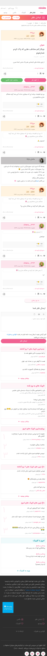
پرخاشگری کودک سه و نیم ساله (35, 548)
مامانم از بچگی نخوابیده (37, 445)
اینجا (37, 181)
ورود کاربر (11, 8)
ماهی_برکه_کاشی (40, 491)
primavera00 (37, 533)
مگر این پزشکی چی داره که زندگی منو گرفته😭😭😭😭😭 (28, 529)
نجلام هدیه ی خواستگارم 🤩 (36, 479)
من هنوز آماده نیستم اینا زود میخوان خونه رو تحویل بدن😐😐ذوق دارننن (24, 410)
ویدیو (5, 12)
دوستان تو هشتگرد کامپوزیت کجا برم (34, 369)
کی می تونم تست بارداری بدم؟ (35, 556)
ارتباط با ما (19, 631)
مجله (41, 12)
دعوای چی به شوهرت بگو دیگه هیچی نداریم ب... (30, 402)
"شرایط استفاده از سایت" (32, 590)
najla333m (41, 482)
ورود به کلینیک (24, 570)
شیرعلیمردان (42, 357)
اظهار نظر (34, 80)
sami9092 (38, 511)
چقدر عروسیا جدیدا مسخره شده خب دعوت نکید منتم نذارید (28, 518)
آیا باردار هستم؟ (40, 564)
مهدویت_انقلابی (40, 365)
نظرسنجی (7, 17)
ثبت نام (3, 8)
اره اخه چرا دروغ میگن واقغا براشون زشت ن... (31, 393)
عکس (14, 12)
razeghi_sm (37, 522)
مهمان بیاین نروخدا (39, 400)
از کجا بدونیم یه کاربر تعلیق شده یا (34, 353)
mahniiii (42, 373)
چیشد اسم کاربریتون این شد (35, 508)
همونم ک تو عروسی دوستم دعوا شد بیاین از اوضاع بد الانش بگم (27, 435)
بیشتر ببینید (24, 378)
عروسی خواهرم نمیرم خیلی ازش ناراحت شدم (30, 453)
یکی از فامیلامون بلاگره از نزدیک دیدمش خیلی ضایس (28, 390)
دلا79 (39, 457)
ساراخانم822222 (36, 440)
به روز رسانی (35, 300)
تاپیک (17, 17)
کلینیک (23, 12)
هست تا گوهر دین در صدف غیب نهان (33, 361)
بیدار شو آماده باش (39, 487)
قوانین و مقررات (39, 631)
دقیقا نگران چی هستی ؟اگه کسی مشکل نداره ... (30, 414)
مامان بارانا (31, 159)
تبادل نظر (32, 12)
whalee (38, 448)
